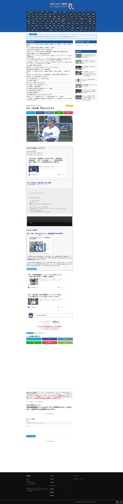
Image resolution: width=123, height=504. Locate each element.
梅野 (36, 18)
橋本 (63, 16)
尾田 (72, 16)
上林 (76, 16)
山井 (76, 30)
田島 (72, 30)
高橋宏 (64, 11)
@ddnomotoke (32, 484)
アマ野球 (52, 479)
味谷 (41, 25)
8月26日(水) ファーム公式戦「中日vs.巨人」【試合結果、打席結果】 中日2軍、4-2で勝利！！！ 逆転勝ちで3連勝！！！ (48, 72)
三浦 (47, 21)
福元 (86, 18)
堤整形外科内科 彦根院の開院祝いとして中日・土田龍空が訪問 (38, 69)
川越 (72, 25)
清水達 (93, 14)
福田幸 (63, 18)
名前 (27, 421)
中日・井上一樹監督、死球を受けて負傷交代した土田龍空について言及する (40, 47)
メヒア (84, 16)
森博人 (37, 25)
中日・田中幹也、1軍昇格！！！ (32, 80)
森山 (32, 25)
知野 (40, 18)
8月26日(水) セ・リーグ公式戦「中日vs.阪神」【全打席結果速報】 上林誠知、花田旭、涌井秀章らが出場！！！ (47, 51)
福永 (36, 14)
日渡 (90, 23)
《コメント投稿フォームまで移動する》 (49, 329)
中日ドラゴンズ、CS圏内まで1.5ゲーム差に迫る (35, 82)
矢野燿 (72, 27)
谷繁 (77, 23)
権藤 (54, 25)
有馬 (33, 21)
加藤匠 (59, 18)
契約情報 (62, 21)
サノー (45, 30)
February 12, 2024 (47, 211)
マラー (76, 25)
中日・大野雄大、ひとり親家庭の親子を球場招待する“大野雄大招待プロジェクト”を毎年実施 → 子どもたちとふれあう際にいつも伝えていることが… (49, 99)
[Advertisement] (39, 365)
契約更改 (51, 30)
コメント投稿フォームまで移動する (34, 401)
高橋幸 (28, 21)
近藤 (94, 23)
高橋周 (88, 14)
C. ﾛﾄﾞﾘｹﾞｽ (76, 18)
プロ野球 (52, 482)
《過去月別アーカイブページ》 (79, 479)
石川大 (37, 30)
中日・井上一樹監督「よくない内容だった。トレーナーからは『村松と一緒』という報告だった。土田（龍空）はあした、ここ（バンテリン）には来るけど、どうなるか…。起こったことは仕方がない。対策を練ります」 (49, 59)
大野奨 (80, 30)
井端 (46, 23)
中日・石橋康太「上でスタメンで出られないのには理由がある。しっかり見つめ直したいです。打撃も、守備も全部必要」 (88, 73)
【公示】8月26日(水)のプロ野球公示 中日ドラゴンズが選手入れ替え (39, 49)
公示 (38, 27)
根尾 (60, 11)
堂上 (68, 30)
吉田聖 (77, 27)
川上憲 (59, 23)
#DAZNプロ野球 (40, 203)
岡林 (28, 14)
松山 (86, 11)
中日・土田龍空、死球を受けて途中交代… (34, 65)
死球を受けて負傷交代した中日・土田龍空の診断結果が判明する (38, 53)
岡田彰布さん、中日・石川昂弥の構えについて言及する (36, 76)
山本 (32, 18)
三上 (41, 30)
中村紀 (28, 23)
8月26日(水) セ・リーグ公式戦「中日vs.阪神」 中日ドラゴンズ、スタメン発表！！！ (42, 67)
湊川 (93, 30)
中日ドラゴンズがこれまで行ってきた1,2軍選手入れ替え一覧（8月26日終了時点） (88, 56)
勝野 (59, 16)
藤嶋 (50, 16)
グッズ (81, 21)
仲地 (37, 16)
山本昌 (63, 23)
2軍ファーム (49, 11)
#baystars (46, 203)
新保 (94, 27)
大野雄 (83, 14)
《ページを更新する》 (49, 413)
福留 (50, 25)
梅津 (71, 14)
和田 (73, 23)
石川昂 (77, 11)
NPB (42, 27)
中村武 (81, 23)
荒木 (54, 23)
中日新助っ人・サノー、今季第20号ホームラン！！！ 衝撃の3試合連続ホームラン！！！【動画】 (45, 96)
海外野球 (52, 488)
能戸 (90, 27)
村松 (32, 14)
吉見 (50, 23)
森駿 (90, 18)
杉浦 (89, 30)
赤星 (85, 30)
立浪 (90, 11)
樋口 (94, 21)
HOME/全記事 (30, 11)
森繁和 (62, 25)
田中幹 (41, 14)
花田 (28, 30)
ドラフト (68, 21)
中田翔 (45, 14)
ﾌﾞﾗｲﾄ (58, 14)
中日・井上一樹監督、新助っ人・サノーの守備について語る (37, 78)
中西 (73, 11)
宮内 (54, 14)
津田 (41, 16)
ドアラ (67, 16)
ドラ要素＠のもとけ (85, 502)
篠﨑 (86, 27)
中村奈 (37, 21)
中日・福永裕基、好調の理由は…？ (33, 92)
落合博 (54, 18)
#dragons (50, 203)
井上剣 (42, 21)
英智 (56, 27)
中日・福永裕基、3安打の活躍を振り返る (88, 67)
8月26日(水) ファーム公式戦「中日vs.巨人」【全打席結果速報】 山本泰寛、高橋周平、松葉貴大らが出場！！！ (47, 74)
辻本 (63, 14)
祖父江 (45, 16)
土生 (28, 25)
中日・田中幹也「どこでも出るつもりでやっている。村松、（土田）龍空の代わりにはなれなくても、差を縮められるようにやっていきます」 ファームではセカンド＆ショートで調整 (49, 63)
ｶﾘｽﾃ (49, 18)
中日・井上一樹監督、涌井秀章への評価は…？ (88, 80)
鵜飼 (50, 14)
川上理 (67, 25)
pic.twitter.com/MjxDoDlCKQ (35, 210)
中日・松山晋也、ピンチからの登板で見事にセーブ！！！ (37, 84)
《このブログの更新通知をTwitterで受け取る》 (50, 327)
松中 (64, 27)
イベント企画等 (88, 21)
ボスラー (82, 25)
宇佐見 (45, 18)
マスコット (93, 25)
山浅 (28, 18)
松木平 (93, 16)
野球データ (34, 23)
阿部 (64, 30)
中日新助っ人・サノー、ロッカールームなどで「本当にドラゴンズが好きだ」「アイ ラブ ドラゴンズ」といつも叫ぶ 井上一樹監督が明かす (49, 56)
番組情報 (55, 11)
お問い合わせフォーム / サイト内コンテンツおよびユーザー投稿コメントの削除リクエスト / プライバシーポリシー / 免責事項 (37, 490)
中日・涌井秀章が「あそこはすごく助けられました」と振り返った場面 (88, 62)
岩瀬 (58, 25)
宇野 (60, 27)
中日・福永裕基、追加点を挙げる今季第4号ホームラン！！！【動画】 (39, 88)
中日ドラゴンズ (75, 21)
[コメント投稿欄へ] (117, 502)
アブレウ (29, 27)
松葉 (89, 16)
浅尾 (34, 27)
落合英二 (42, 11)
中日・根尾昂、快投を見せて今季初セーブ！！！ (35, 90)
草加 (33, 16)
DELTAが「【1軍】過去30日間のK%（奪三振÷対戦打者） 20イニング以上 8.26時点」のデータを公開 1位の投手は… (85, 98)
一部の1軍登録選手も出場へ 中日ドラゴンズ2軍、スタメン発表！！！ (39, 94)
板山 (80, 16)
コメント (28, 425)
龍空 (67, 14)
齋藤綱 (81, 18)
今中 (86, 23)
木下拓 (28, 16)
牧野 (32, 30)
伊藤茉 (51, 21)
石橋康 (54, 16)
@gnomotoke (32, 482)
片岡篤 (45, 25)
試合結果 (56, 21)
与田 (68, 27)
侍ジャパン (41, 23)
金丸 (69, 11)
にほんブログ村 (46, 324)
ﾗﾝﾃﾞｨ (87, 25)
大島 (79, 14)
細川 (82, 11)
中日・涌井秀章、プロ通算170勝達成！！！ (34, 86)
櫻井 (82, 27)
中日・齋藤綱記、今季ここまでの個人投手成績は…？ (88, 85)
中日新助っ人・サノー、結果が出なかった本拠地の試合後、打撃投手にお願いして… (88, 91)
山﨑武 (68, 23)
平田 (56, 30)
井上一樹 (36, 11)
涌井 (75, 14)
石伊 (94, 18)
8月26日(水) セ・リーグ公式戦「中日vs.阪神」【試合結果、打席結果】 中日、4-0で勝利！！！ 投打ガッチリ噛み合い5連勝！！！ (49, 45)
